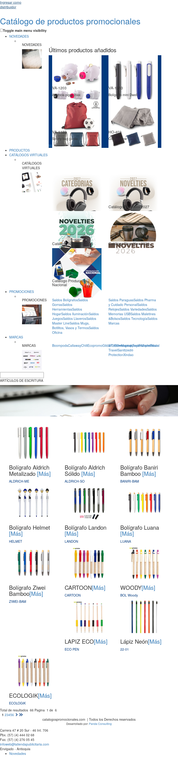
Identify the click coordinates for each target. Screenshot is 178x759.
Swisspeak (124, 345)
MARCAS (16, 337)
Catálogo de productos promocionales (70, 21)
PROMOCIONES (21, 291)
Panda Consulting (100, 724)
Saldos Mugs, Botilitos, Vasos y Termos (70, 325)
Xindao (128, 354)
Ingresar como (10, 4)
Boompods (60, 345)
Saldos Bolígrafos (65, 300)
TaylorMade (141, 345)
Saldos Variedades (133, 309)
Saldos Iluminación (75, 313)
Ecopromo (94, 345)
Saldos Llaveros (74, 318)
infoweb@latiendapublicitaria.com (24, 744)
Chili (84, 345)
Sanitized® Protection (120, 352)
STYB (112, 345)
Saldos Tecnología (133, 318)
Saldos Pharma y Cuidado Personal (132, 302)
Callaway (74, 345)
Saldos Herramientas (62, 306)
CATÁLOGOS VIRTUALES (28, 154)
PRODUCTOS (19, 150)
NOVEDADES (19, 36)
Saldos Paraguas (121, 300)
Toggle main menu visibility (25, 30)
